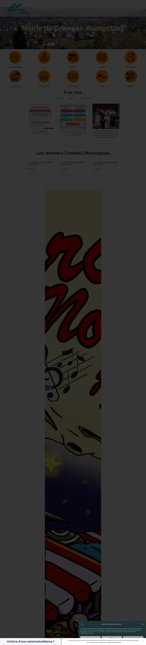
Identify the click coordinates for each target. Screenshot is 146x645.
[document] (73, 322)
